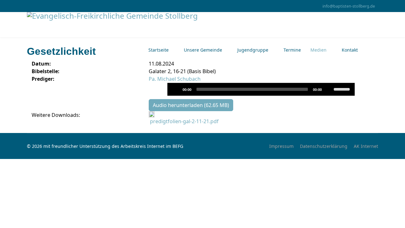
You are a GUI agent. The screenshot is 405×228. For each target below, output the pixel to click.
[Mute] (328, 89)
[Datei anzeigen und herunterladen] (261, 114)
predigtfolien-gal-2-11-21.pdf (184, 121)
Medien (318, 50)
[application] (261, 89)
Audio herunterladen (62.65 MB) (191, 105)
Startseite (158, 50)
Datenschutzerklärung (323, 146)
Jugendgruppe (252, 50)
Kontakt (350, 50)
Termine (292, 50)
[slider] (343, 88)
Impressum (281, 146)
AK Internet (366, 146)
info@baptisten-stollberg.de (348, 6)
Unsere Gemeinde (203, 50)
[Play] (175, 89)
